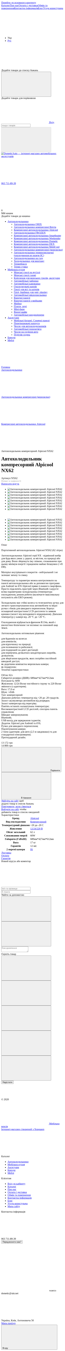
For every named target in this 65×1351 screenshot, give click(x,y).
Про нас (14, 5)
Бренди (11, 337)
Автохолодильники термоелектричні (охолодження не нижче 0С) (34, 254)
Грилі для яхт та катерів (26, 289)
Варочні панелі (22, 298)
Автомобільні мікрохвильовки (30, 295)
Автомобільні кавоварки (27, 283)
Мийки (18, 303)
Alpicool (34, 818)
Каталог (5, 5)
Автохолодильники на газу (28, 258)
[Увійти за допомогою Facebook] (26, 908)
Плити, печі (20, 306)
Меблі (11, 340)
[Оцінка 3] (26, 1018)
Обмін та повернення (19, 1195)
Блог (40, 8)
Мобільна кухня (16, 269)
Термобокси (20, 264)
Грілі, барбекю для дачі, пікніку (30, 292)
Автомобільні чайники (26, 281)
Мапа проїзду (8, 1323)
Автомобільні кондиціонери (29, 315)
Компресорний (38, 821)
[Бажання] (32, 57)
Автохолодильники (18, 221)
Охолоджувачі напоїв (25, 286)
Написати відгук (10, 483)
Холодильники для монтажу (29, 261)
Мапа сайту (14, 1206)
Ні (31, 849)
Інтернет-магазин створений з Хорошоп (22, 1129)
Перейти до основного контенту (18, 2)
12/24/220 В (36, 828)
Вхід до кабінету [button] (16, 1183)
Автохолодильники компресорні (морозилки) (38, 249)
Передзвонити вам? (12, 1242)
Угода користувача (53, 8)
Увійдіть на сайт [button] (10, 800)
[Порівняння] (26, 84)
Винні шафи (20, 312)
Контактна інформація (26, 8)
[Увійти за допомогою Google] (26, 933)
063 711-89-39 (8, 183)
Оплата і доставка (28, 5)
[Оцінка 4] (26, 1043)
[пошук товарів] (26, 139)
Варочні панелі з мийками (28, 300)
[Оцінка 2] (26, 993)
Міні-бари (19, 309)
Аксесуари (13, 317)
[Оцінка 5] (26, 1068)
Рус (9, 40)
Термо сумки (21, 266)
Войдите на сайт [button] (10, 809)
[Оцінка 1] (26, 968)
